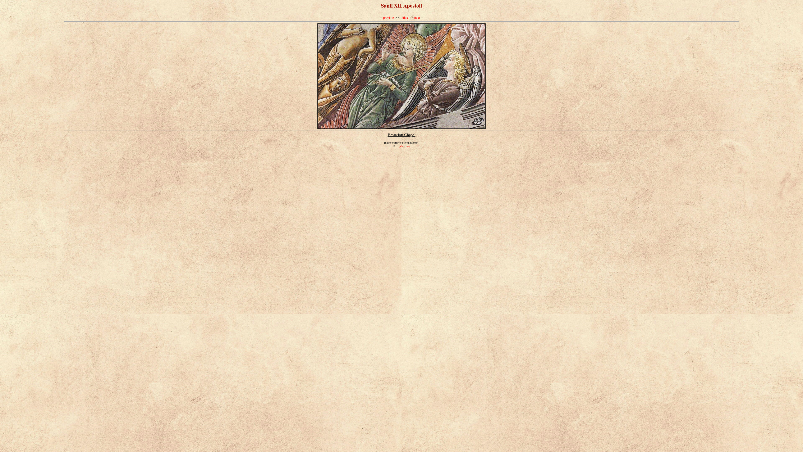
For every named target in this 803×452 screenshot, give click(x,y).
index (404, 17)
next (417, 17)
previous (388, 17)
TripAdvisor (403, 146)
